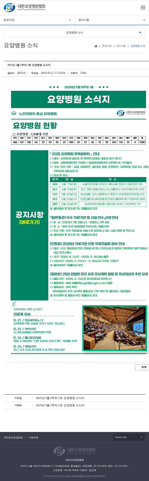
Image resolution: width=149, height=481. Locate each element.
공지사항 (83, 19)
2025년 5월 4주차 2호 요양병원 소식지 (60, 397)
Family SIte (121, 437)
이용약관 (33, 437)
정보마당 (9, 19)
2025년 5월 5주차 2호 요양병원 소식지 (60, 405)
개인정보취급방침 (13, 437)
